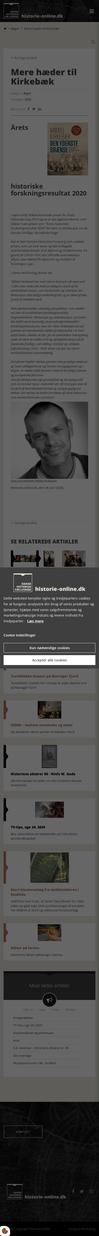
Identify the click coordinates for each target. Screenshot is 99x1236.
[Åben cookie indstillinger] (5, 1231)
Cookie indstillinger (20, 635)
